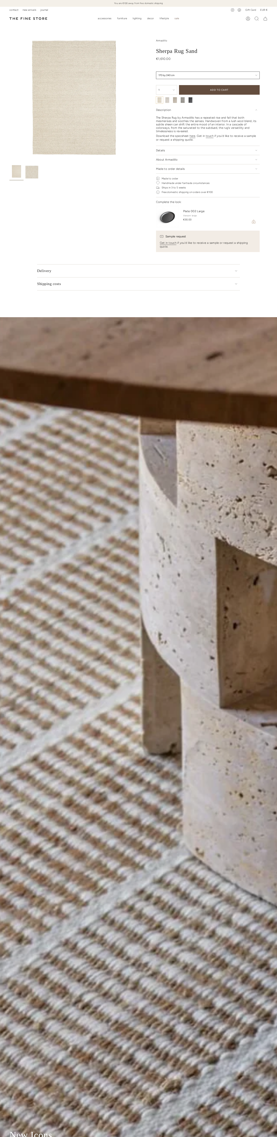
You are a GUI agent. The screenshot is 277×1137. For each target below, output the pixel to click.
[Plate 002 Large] (167, 216)
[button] (104, 18)
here (192, 136)
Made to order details (170, 169)
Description (163, 110)
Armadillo (161, 40)
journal (44, 9)
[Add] (254, 222)
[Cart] (265, 18)
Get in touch (168, 243)
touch (209, 136)
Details (160, 150)
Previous (9, 98)
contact (13, 9)
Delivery (44, 271)
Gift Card (250, 9)
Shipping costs (49, 284)
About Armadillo (167, 159)
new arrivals (29, 9)
